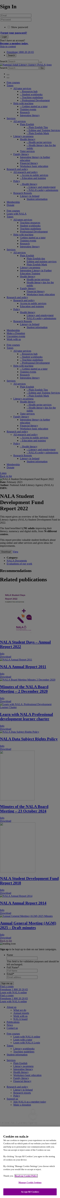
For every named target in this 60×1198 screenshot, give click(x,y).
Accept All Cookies (30, 1192)
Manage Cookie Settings (30, 1182)
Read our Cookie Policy (26, 1176)
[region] (30, 1162)
